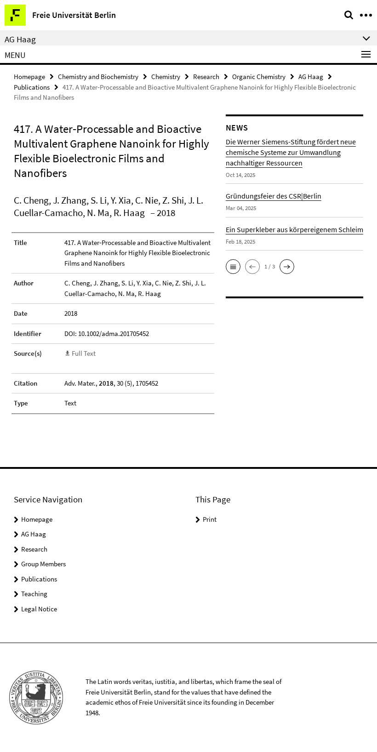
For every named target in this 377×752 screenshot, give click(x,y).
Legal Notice (39, 608)
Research (206, 76)
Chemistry (165, 76)
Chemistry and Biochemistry (98, 76)
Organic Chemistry (259, 76)
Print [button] (210, 519)
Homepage (29, 76)
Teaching (34, 593)
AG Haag (310, 76)
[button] (233, 266)
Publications (32, 87)
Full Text (84, 353)
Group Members (43, 563)
